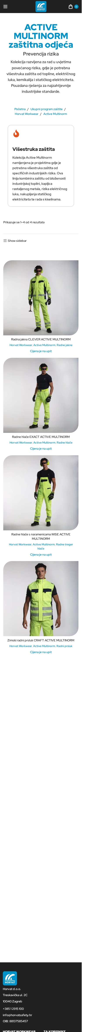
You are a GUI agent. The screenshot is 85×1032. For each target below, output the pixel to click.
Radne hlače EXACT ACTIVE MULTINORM (41, 437)
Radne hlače (64, 442)
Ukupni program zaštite (47, 109)
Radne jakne (64, 345)
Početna (20, 109)
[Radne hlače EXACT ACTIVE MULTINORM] (40, 395)
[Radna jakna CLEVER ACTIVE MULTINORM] (40, 297)
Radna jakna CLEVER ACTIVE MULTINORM (41, 339)
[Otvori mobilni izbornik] (5, 6)
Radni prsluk (64, 646)
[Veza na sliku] (10, 978)
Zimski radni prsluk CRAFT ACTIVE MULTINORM (40, 640)
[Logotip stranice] (41, 6)
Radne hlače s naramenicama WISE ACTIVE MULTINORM (40, 536)
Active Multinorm (44, 345)
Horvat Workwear (26, 114)
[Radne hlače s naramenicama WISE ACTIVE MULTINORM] (40, 492)
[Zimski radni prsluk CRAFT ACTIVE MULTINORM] (40, 598)
